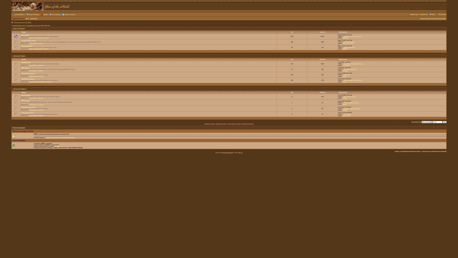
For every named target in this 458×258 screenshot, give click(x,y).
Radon (344, 104)
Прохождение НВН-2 (350, 96)
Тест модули (347, 114)
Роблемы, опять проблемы (352, 108)
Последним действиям (53, 137)
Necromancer (32, 81)
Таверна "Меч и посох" (28, 40)
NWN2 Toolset (25, 100)
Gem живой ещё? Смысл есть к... (354, 63)
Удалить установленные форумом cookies (407, 151)
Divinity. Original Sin (349, 47)
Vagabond (45, 37)
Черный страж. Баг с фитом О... (353, 80)
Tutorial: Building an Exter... (351, 102)
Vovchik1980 (346, 65)
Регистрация (33, 18)
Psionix (345, 98)
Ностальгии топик (349, 42)
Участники (442, 14)
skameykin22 (346, 115)
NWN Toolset (25, 68)
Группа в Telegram (69, 14)
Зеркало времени (27, 46)
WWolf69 (345, 110)
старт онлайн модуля (350, 69)
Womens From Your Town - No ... (353, 36)
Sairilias (31, 48)
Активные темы (221, 124)
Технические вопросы (28, 73)
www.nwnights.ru (20, 14)
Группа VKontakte (34, 14)
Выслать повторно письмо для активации (433, 18)
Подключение (414, 14)
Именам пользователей (67, 137)
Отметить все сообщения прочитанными (434, 151)
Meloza (31, 37)
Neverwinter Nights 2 (20, 89)
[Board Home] (40, 6)
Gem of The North (19, 28)
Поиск (433, 14)
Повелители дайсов (27, 79)
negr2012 (345, 70)
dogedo (56, 146)
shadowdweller (38, 37)
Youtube (45, 14)
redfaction (345, 38)
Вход (27, 18)
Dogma (345, 76)
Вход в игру (347, 74)
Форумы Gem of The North (22, 22)
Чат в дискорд (56, 14)
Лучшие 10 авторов (247, 124)
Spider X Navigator (348, 43)
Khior (344, 82)
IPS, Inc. (240, 152)
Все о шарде (25, 35)
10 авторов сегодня (233, 124)
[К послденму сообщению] (343, 36)
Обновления (423, 14)
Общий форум (26, 62)
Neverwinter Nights (19, 56)
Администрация (209, 124)
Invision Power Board (227, 152)
